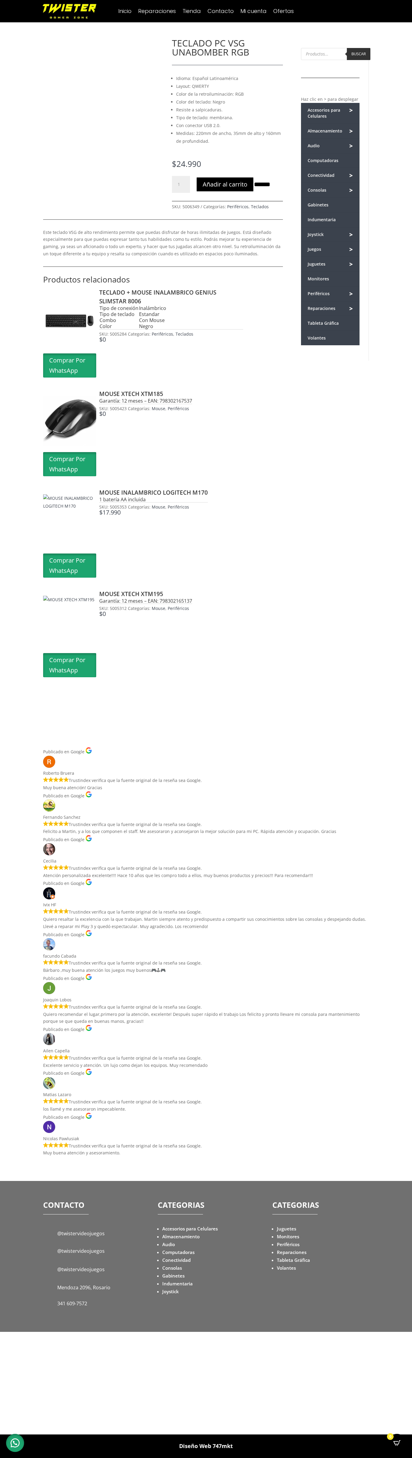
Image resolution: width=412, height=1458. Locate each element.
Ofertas (283, 12)
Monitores (318, 279)
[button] (262, 184)
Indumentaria (322, 219)
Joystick (330, 235)
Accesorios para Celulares (330, 112)
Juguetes (330, 264)
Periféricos (238, 206)
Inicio (125, 12)
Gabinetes (318, 205)
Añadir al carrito (225, 184)
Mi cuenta (253, 12)
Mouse (158, 408)
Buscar (358, 53)
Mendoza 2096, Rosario (83, 1287)
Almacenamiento (330, 131)
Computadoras (323, 160)
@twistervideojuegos (81, 1233)
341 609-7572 (72, 1303)
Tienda (191, 12)
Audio (330, 146)
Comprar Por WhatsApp (67, 365)
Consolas (330, 190)
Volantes (317, 338)
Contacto (221, 12)
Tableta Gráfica (323, 323)
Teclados (260, 206)
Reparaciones (157, 12)
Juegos (330, 249)
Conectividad (330, 175)
